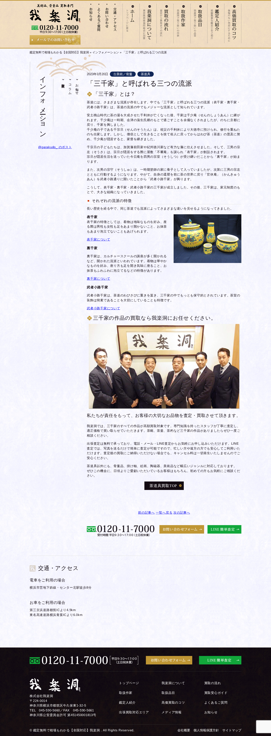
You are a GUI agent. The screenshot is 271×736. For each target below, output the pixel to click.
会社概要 (183, 730)
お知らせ (77, 87)
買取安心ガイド (216, 692)
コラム (70, 87)
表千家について (98, 239)
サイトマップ (231, 730)
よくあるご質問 (216, 702)
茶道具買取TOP (163, 486)
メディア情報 (172, 712)
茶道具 (145, 74)
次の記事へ (181, 512)
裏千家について (98, 278)
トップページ (129, 683)
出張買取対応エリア (134, 712)
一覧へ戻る (164, 512)
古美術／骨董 (122, 74)
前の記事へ (146, 512)
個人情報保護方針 (206, 730)
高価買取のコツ (173, 702)
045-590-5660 (49, 710)
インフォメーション (105, 52)
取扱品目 (168, 692)
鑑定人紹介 (127, 702)
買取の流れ (212, 683)
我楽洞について (173, 683)
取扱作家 (125, 692)
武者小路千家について (103, 308)
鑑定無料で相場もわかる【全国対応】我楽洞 (59, 52)
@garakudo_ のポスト (55, 147)
